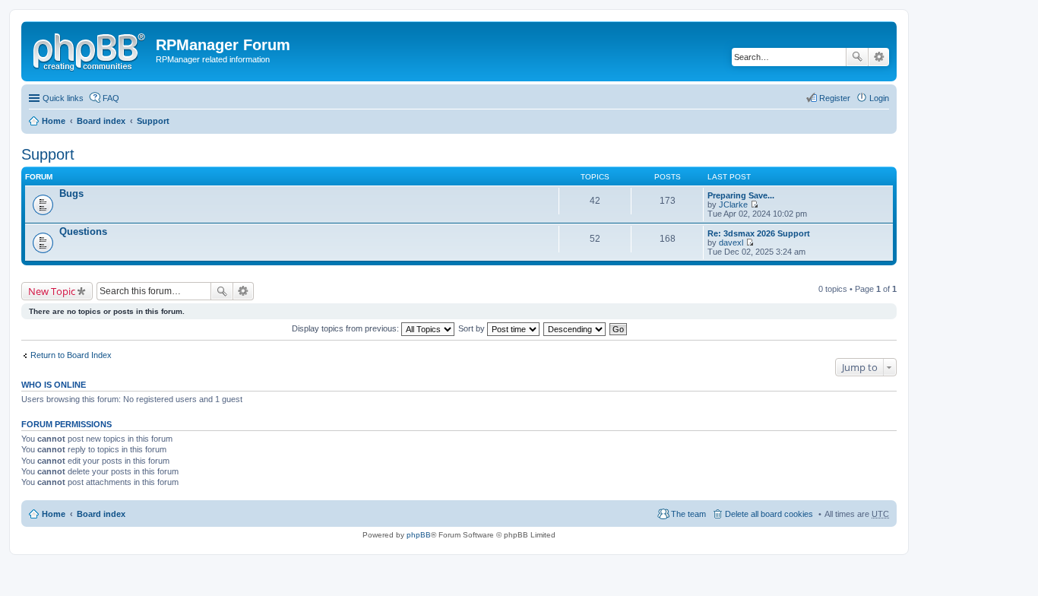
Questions (83, 231)
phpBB (419, 535)
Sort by (472, 328)
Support (153, 120)
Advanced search (879, 57)
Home (53, 120)
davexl (731, 242)
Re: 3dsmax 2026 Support (758, 233)
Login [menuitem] (879, 98)
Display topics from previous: (346, 328)
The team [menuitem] (688, 513)
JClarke (733, 204)
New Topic (51, 291)
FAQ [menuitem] (111, 98)
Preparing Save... (740, 195)
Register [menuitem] (834, 98)
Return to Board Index (71, 355)
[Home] (90, 49)
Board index (101, 120)
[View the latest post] (754, 204)
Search (857, 57)
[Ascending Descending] (575, 328)
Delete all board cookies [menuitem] (769, 513)
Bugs (71, 193)
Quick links (63, 98)
